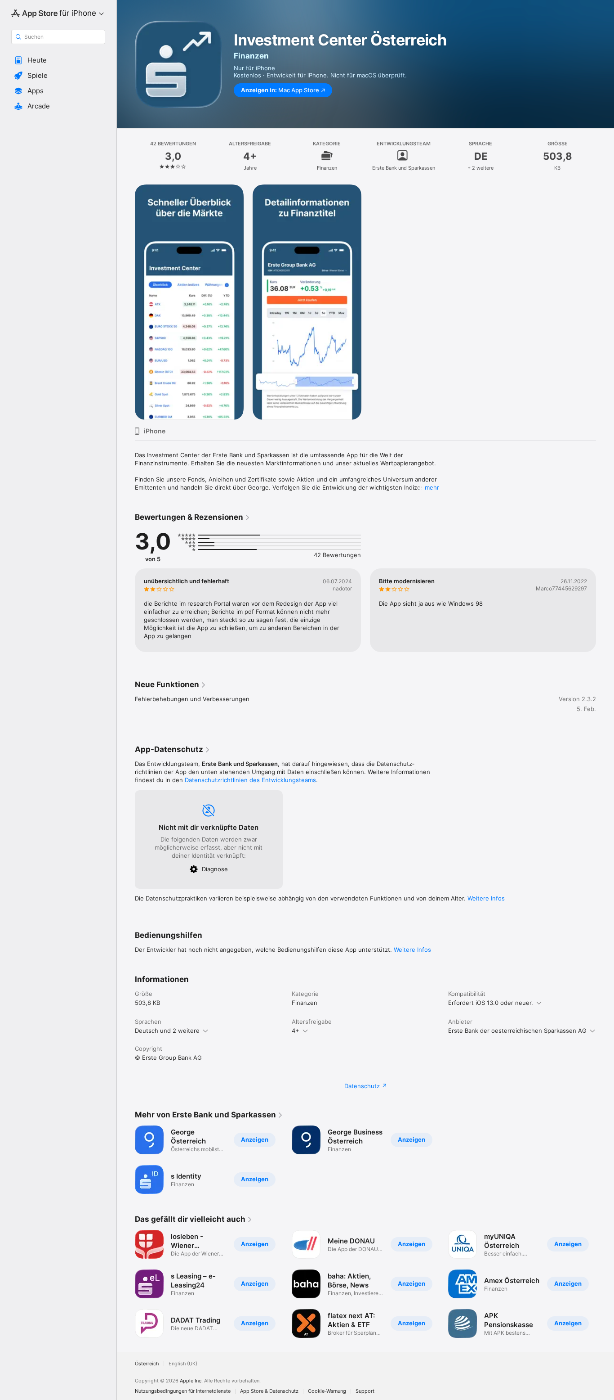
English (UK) (183, 1363)
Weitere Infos (486, 898)
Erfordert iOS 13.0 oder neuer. (490, 1002)
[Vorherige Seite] (126, 610)
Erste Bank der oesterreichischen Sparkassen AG (517, 1030)
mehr (432, 487)
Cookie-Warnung (327, 1391)
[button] (58, 60)
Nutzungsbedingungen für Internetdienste (183, 1391)
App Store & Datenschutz (269, 1391)
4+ (295, 1030)
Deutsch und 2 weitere (167, 1030)
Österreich (147, 1363)
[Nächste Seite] (605, 610)
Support (365, 1391)
